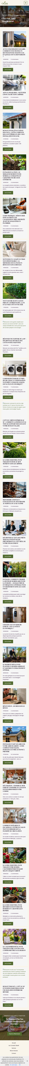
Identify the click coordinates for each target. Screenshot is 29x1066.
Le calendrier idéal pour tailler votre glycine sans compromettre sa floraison (14, 948)
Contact (14, 1053)
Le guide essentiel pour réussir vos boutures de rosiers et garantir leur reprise (13, 907)
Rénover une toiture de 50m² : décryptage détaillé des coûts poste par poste (14, 340)
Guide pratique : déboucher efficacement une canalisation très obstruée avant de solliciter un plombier (14, 219)
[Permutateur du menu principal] (25, 3)
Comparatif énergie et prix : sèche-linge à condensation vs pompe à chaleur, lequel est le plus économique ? (14, 381)
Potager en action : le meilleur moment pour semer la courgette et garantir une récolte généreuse (12, 176)
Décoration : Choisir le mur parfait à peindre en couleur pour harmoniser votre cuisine (14, 788)
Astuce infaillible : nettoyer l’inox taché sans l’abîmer (14, 93)
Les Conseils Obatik (14, 1045)
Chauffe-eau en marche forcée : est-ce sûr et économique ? (12, 626)
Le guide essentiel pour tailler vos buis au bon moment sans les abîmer (12, 462)
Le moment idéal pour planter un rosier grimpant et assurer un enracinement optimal (14, 667)
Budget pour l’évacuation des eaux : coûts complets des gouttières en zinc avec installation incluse (14, 133)
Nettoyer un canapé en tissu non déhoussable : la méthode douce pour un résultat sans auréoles (14, 262)
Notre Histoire (14, 1050)
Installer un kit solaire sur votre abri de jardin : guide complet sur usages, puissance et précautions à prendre (14, 747)
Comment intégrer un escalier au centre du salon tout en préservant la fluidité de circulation (14, 828)
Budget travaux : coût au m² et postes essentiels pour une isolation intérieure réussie (14, 989)
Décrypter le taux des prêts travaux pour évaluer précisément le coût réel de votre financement (14, 540)
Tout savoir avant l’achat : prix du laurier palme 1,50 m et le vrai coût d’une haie (13, 302)
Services (14, 1048)
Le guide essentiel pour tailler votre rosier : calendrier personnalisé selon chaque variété (13, 868)
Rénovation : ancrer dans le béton (14, 707)
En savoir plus (13, 1065)
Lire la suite (8, 69)
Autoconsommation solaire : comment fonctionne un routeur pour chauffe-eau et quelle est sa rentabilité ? (14, 52)
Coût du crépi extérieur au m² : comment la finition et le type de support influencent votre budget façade (14, 423)
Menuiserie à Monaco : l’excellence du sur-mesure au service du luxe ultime (14, 501)
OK (19, 1065)
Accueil (14, 1043)
